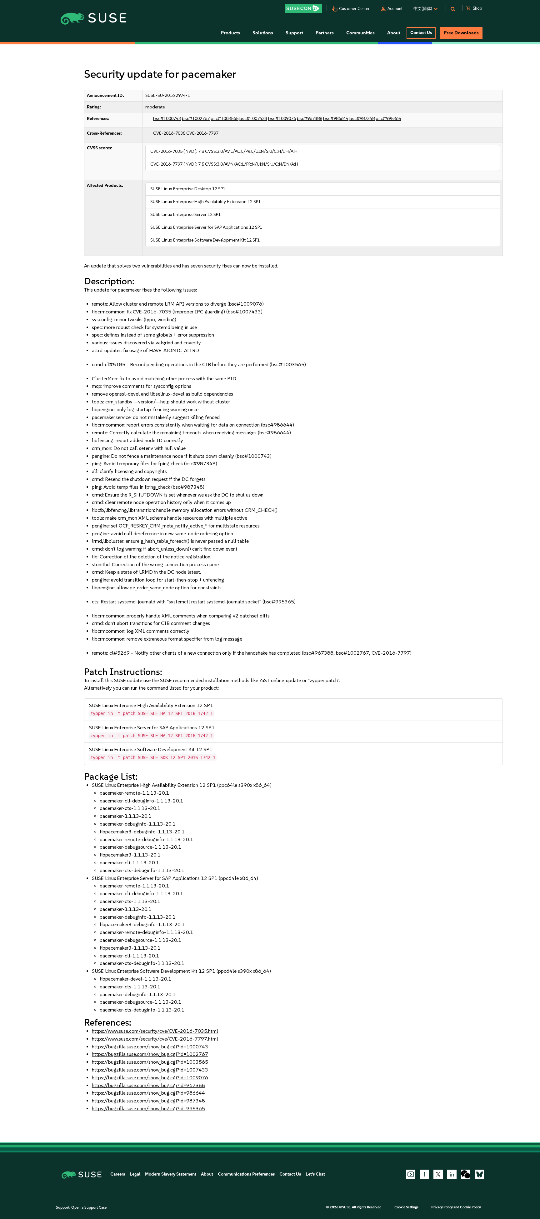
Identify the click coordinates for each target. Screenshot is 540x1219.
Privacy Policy (442, 1207)
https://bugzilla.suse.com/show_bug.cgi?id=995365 (148, 1109)
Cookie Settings (406, 1207)
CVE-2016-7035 (169, 133)
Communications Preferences (246, 1174)
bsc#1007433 (253, 118)
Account (395, 8)
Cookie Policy (470, 1207)
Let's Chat (315, 1174)
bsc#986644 (335, 118)
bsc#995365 (388, 118)
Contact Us (421, 32)
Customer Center (354, 8)
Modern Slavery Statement (170, 1174)
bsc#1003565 (224, 118)
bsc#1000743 (167, 118)
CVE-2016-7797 (202, 133)
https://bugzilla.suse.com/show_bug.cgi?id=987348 (148, 1101)
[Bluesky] (479, 1174)
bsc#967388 (309, 118)
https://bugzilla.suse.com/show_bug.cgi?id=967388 (148, 1085)
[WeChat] (465, 1174)
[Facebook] (424, 1174)
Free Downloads (461, 33)
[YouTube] (410, 1174)
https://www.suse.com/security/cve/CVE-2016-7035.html (155, 1031)
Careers (117, 1174)
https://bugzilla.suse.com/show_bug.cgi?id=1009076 (150, 1078)
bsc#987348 (362, 118)
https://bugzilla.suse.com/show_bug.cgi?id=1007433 (150, 1070)
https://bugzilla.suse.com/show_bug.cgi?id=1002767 (150, 1054)
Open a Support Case (89, 1207)
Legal (135, 1174)
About (207, 1174)
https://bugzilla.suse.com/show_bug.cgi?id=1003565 (150, 1062)
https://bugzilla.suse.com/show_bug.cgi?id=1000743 (150, 1047)
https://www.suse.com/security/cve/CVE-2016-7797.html (155, 1039)
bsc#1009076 (282, 118)
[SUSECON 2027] (303, 8)
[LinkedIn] (452, 1174)
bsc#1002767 (196, 118)
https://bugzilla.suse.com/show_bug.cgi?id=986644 (148, 1093)
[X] (438, 1174)
